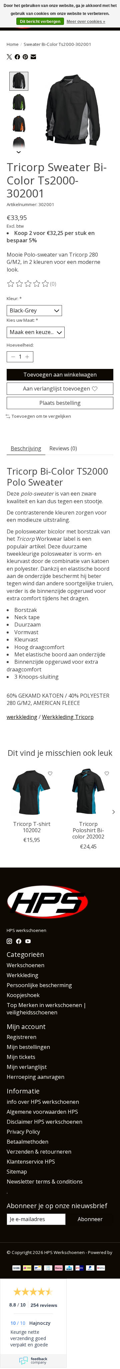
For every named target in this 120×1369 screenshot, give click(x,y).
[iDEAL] (27, 1268)
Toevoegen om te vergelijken (41, 416)
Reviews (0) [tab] (63, 448)
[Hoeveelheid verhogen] (27, 356)
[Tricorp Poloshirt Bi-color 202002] (88, 792)
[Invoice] (48, 1268)
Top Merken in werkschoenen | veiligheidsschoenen (46, 1008)
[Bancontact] (38, 1268)
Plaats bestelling (60, 402)
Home (13, 44)
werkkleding (22, 717)
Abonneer (90, 1219)
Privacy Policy (23, 1131)
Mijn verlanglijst (27, 1067)
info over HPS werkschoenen (43, 1101)
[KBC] (69, 1268)
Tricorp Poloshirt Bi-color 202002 (88, 830)
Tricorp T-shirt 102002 (31, 827)
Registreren (21, 1037)
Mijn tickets (21, 1057)
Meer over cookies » (86, 21)
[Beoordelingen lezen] (28, 284)
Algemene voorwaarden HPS (42, 1111)
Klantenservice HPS (31, 1161)
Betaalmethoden (27, 1141)
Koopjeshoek (23, 995)
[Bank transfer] (16, 1268)
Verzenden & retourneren (39, 1151)
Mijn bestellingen (28, 1047)
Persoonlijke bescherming (39, 985)
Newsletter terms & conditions (45, 1181)
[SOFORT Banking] (59, 1268)
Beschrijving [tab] (26, 448)
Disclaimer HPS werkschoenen (44, 1121)
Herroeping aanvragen (35, 1077)
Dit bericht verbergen (40, 21)
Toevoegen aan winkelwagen (60, 374)
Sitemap (17, 1171)
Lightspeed (18, 1258)
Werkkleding (22, 975)
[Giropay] (79, 1268)
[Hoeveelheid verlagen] (13, 356)
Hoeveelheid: (20, 345)
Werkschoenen (25, 965)
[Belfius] (101, 1268)
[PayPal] (90, 1268)
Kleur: (14, 298)
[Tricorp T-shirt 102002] (32, 792)
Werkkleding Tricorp (68, 717)
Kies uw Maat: (22, 320)
